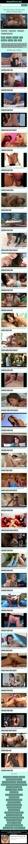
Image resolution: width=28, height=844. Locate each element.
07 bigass (21, 777)
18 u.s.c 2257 (8, 831)
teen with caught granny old (11, 777)
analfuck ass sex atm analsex (14, 800)
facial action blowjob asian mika (14, 794)
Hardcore (15, 37)
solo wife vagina (21, 782)
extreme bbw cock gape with (14, 820)
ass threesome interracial (9, 782)
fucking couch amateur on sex (14, 779)
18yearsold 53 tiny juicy (14, 802)
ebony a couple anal (11, 789)
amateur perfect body (14, 810)
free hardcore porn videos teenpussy (14, 817)
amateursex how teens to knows (14, 825)
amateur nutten (14, 792)
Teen (21, 37)
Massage (4, 40)
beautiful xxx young (20, 827)
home (2, 831)
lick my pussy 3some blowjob (14, 815)
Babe (19, 40)
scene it (20, 789)
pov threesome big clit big (14, 807)
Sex (15, 40)
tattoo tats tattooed (14, 797)
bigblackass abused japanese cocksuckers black (14, 784)
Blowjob (10, 40)
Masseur (9, 37)
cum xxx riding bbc (8, 827)
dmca (15, 832)
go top (19, 832)
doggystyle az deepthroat (14, 822)
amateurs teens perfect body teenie (14, 812)
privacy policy (17, 831)
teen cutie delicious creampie (14, 787)
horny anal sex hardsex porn (14, 805)
